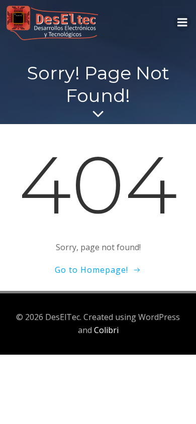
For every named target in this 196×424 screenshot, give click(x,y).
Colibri (106, 330)
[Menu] (182, 22)
